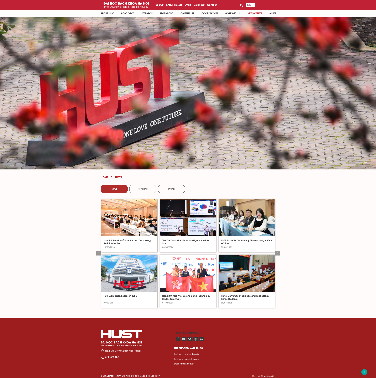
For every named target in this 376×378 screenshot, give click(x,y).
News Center (255, 13)
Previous (98, 253)
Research (146, 13)
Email (188, 4)
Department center (184, 363)
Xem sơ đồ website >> (263, 376)
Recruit (159, 4)
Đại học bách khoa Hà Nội (126, 3)
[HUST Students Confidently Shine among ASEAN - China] (247, 217)
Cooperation (210, 13)
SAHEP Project (174, 4)
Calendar (198, 4)
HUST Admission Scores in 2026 (120, 296)
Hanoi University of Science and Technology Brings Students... (245, 297)
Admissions (166, 13)
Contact (212, 4)
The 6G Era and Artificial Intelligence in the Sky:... (185, 242)
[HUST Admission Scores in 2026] (129, 273)
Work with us (232, 13)
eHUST (273, 13)
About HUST (107, 13)
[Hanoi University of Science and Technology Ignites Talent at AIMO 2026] (188, 273)
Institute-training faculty (186, 354)
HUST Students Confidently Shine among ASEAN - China (246, 242)
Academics (127, 13)
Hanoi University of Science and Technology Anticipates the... (128, 242)
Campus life (187, 13)
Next (277, 253)
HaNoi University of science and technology (126, 7)
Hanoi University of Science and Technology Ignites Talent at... (186, 297)
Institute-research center (187, 358)
